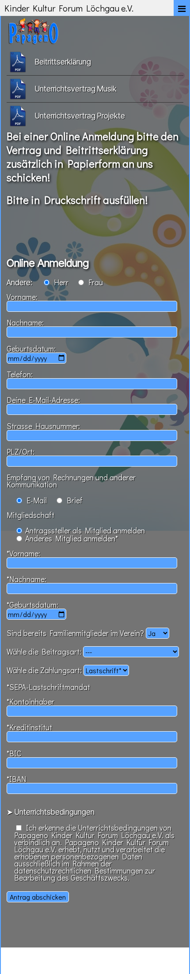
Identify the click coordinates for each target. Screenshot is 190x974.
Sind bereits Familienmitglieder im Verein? (76, 633)
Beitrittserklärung (63, 61)
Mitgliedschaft (30, 515)
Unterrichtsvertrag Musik (76, 88)
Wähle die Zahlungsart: (45, 670)
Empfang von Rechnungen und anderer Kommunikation (71, 481)
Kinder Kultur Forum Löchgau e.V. (68, 8)
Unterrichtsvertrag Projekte (80, 115)
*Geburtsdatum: (32, 605)
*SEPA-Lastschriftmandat (48, 687)
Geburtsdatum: (31, 349)
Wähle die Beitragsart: (45, 652)
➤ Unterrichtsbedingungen (51, 812)
